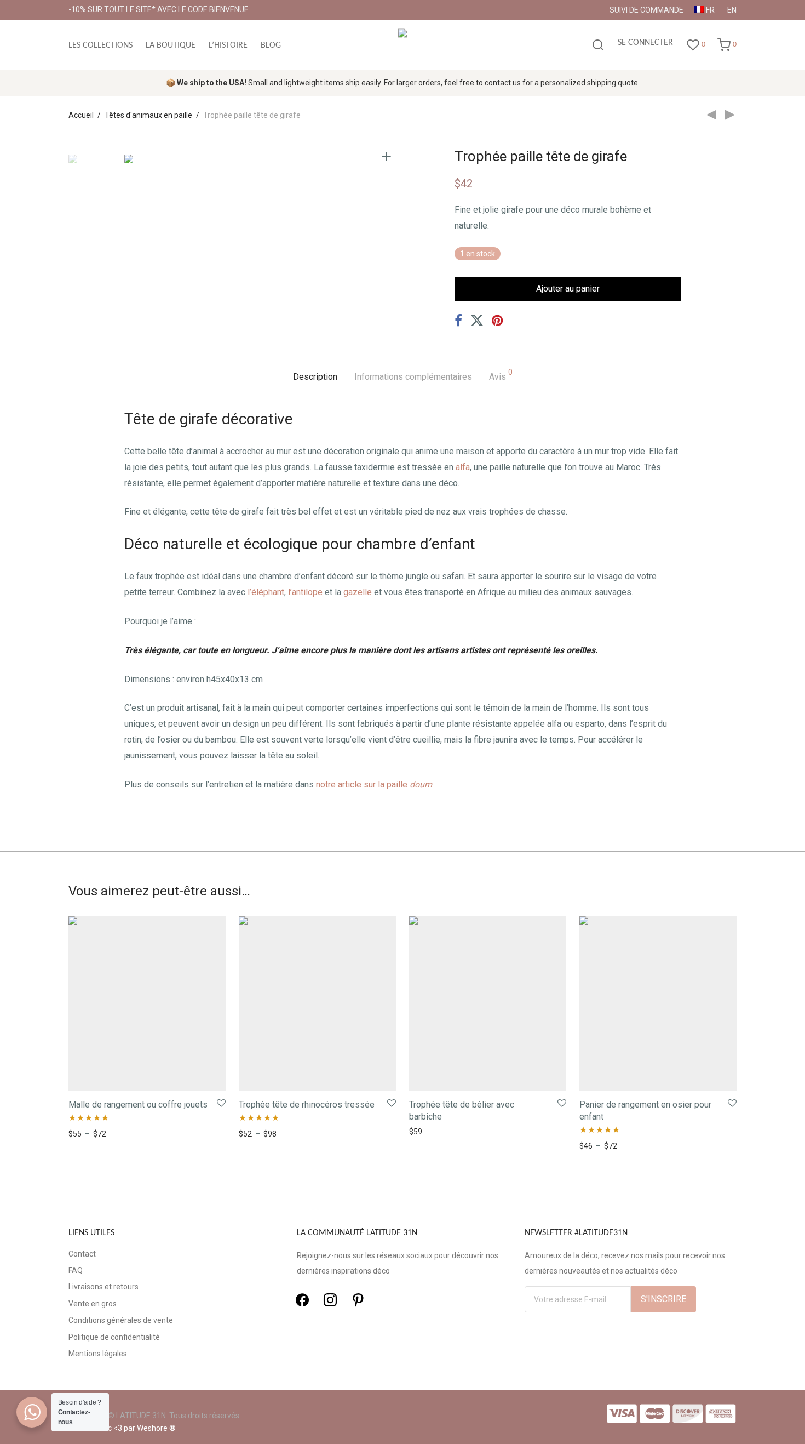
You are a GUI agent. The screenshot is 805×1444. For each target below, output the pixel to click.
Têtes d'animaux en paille (148, 115)
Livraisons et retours (103, 1286)
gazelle (357, 592)
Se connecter (645, 42)
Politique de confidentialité (114, 1337)
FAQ (75, 1270)
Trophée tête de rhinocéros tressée (307, 1104)
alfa (463, 467)
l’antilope (305, 592)
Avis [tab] (501, 375)
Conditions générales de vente (120, 1320)
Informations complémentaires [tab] (413, 377)
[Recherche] (598, 45)
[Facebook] (302, 1299)
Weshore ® (156, 1428)
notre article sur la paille (374, 784)
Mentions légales (97, 1353)
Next (388, 156)
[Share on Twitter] (477, 321)
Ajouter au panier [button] (435, 1131)
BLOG (271, 45)
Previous (131, 156)
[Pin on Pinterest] (498, 321)
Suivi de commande (646, 10)
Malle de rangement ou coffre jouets (138, 1104)
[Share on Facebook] (458, 321)
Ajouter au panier (568, 288)
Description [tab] (315, 377)
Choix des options (95, 1133)
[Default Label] (358, 1299)
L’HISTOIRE (228, 45)
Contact (82, 1253)
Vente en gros (92, 1303)
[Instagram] (330, 1299)
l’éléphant (266, 592)
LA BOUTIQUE (171, 45)
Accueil (81, 115)
